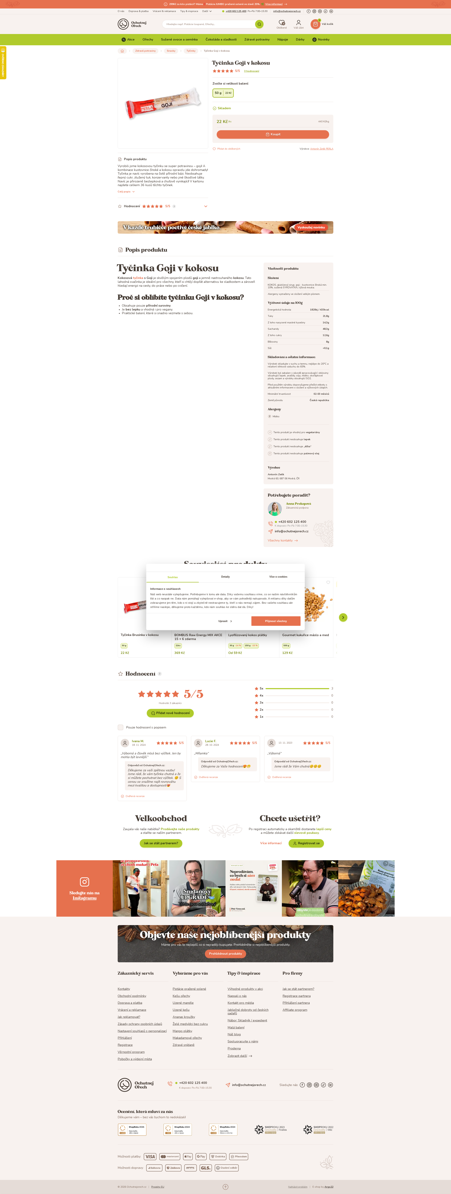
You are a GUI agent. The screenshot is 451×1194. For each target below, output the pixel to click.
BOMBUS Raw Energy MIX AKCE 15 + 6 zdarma (198, 637)
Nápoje (282, 39)
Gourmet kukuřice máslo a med (305, 635)
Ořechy (148, 39)
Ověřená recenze (135, 796)
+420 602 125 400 (236, 11)
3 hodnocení (251, 71)
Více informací (274, 4)
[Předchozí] (343, 617)
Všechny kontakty (280, 540)
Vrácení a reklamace (132, 1010)
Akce (131, 39)
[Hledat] (259, 24)
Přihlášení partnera (296, 1003)
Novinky (323, 39)
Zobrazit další (237, 1056)
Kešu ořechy (181, 996)
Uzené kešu (181, 1010)
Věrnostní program (131, 1052)
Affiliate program (295, 1010)
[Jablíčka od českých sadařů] (225, 227)
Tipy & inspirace (189, 11)
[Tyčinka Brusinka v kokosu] (144, 604)
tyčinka (138, 278)
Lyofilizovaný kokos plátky (247, 635)
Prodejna (234, 1048)
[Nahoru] (225, 1186)
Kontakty (124, 989)
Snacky (171, 51)
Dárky (300, 39)
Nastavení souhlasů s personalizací (142, 1031)
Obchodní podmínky (132, 996)
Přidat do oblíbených (228, 148)
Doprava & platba (139, 11)
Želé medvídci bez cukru (190, 1024)
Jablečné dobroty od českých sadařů (248, 1011)
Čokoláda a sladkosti (221, 39)
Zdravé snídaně (183, 1045)
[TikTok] (325, 11)
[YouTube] (320, 11)
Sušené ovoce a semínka (179, 39)
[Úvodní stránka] (133, 24)
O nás (121, 11)
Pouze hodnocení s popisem (146, 727)
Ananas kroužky (184, 1017)
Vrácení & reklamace (164, 11)
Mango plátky (182, 1031)
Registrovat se (309, 843)
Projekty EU (157, 1187)
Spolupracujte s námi (243, 1041)
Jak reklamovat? (129, 1017)
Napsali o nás (237, 996)
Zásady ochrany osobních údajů (140, 1024)
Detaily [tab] (225, 576)
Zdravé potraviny (257, 39)
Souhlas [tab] (173, 577)
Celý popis (124, 191)
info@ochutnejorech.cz (287, 11)
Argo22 (329, 1187)
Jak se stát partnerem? (161, 843)
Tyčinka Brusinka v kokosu (140, 635)
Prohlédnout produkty (225, 954)
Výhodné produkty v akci (245, 989)
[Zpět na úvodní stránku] (122, 51)
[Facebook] (309, 11)
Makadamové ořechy (187, 1038)
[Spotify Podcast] (331, 11)
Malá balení (236, 1027)
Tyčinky (191, 51)
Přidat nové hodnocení (173, 713)
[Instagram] (314, 11)
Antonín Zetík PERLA (321, 148)
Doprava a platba (130, 1003)
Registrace (125, 1045)
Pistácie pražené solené (189, 989)
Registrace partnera (297, 996)
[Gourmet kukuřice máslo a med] (306, 604)
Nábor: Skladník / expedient (247, 1020)
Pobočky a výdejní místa (135, 1059)
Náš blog (234, 1034)
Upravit (223, 620)
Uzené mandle (183, 1003)
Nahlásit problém (297, 1187)
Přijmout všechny (276, 620)
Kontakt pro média (241, 1003)
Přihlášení (125, 1038)
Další (205, 11)
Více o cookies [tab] (278, 576)
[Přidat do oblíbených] (328, 582)
